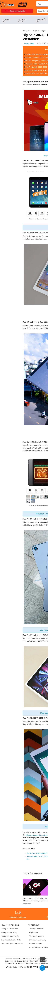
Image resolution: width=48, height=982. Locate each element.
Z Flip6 (37, 959)
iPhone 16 (8, 959)
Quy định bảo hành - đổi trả (11, 940)
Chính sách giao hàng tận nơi (12, 943)
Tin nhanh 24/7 (6, 20)
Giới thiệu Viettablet (36, 929)
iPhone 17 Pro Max (25, 963)
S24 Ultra (24, 959)
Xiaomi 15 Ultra (10, 963)
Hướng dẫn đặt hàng (8, 932)
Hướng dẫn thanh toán (9, 929)
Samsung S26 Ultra (40, 963)
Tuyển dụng (33, 932)
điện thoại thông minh (34, 835)
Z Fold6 (31, 959)
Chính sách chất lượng (37, 940)
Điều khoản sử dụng (36, 936)
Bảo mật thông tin (35, 943)
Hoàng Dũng (29, 43)
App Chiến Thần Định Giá (38, 947)
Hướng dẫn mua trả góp (10, 936)
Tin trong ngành (22, 20)
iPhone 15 (16, 959)
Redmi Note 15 (22, 961)
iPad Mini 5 (34, 961)
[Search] (40, 3)
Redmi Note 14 (10, 961)
